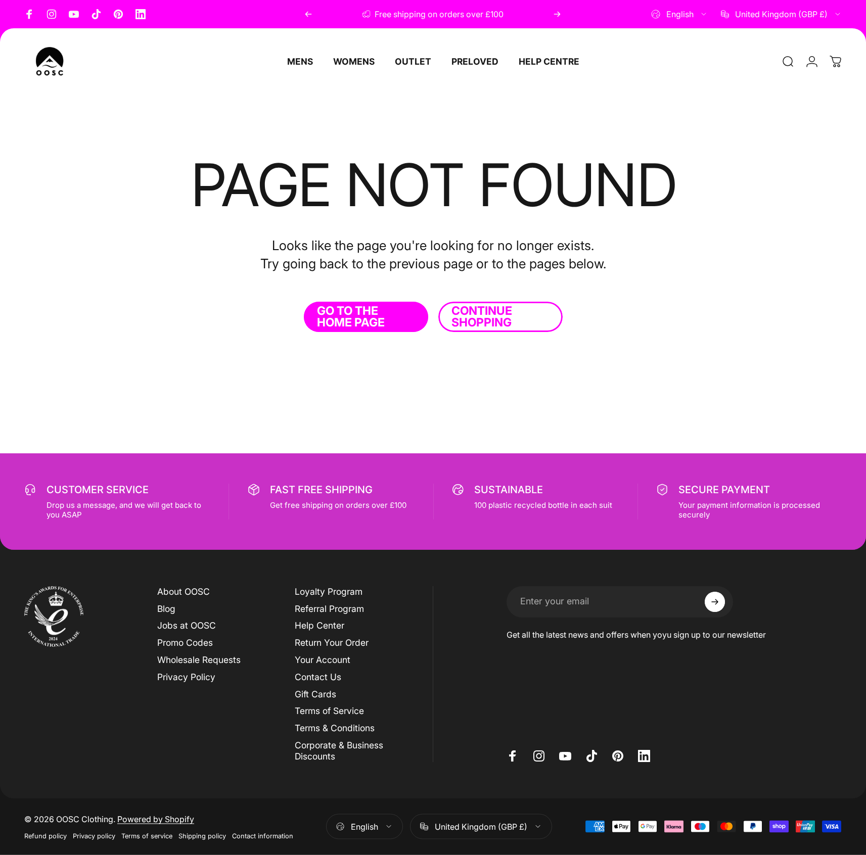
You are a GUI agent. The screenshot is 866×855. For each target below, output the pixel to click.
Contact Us (318, 677)
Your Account (322, 659)
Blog (166, 608)
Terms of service (146, 835)
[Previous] (308, 14)
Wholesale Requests (199, 659)
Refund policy (45, 835)
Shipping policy (202, 835)
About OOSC (183, 591)
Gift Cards (315, 694)
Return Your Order (332, 642)
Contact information (262, 835)
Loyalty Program (328, 591)
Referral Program (329, 608)
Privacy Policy (186, 677)
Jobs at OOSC (186, 625)
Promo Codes (185, 642)
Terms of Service (329, 710)
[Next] (557, 14)
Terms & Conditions (335, 728)
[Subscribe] (715, 602)
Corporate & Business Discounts (339, 751)
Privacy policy (94, 835)
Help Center (319, 625)
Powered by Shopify (155, 819)
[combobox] (679, 14)
